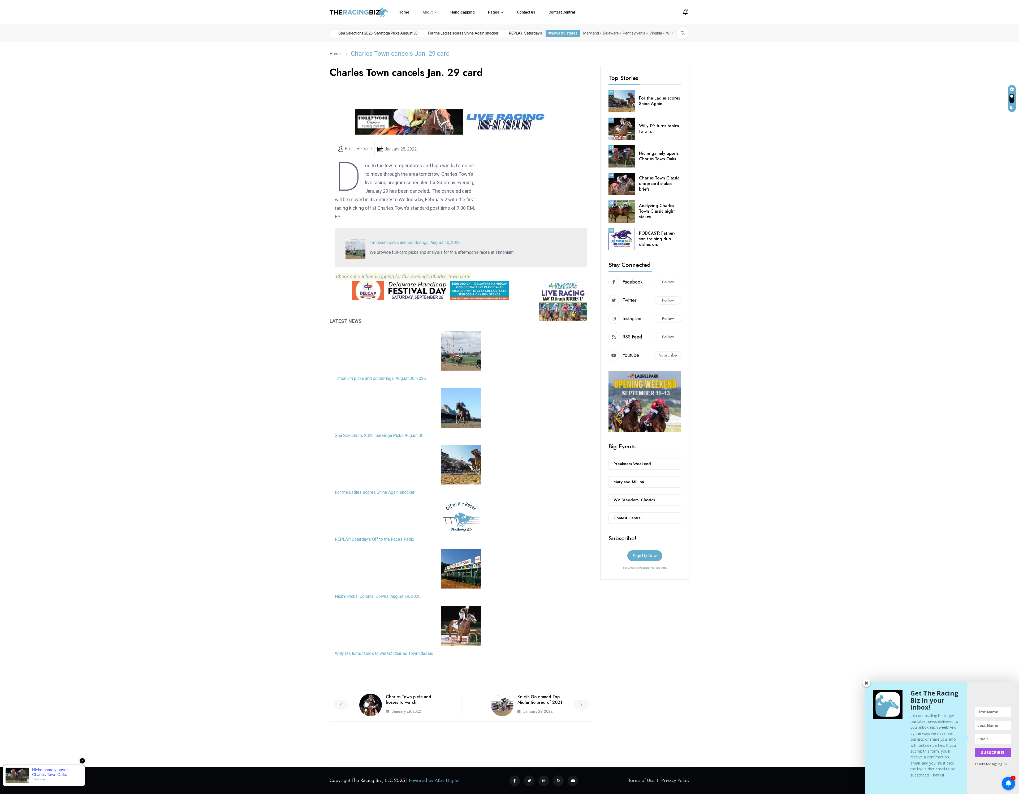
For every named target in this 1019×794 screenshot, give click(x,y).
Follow (668, 282)
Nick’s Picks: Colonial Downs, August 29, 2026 (378, 596)
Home (404, 12)
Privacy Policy (675, 780)
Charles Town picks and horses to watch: (408, 699)
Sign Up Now (645, 555)
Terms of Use (641, 780)
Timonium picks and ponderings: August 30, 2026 (371, 33)
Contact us (526, 12)
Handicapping (462, 12)
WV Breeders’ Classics (634, 500)
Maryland (591, 33)
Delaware (611, 33)
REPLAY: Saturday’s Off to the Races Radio (374, 539)
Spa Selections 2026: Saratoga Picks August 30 (462, 33)
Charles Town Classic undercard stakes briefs (659, 183)
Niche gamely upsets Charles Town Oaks (659, 156)
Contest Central (562, 12)
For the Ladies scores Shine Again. (659, 101)
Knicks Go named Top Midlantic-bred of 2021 (539, 699)
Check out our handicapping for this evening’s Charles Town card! (403, 276)
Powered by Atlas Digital (434, 780)
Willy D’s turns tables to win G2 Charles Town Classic (384, 653)
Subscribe (668, 355)
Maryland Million (629, 482)
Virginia (655, 33)
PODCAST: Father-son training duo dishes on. (657, 238)
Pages (493, 12)
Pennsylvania (634, 33)
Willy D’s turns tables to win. (659, 128)
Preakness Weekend (632, 464)
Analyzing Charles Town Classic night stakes (657, 211)
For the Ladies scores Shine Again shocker (374, 492)
